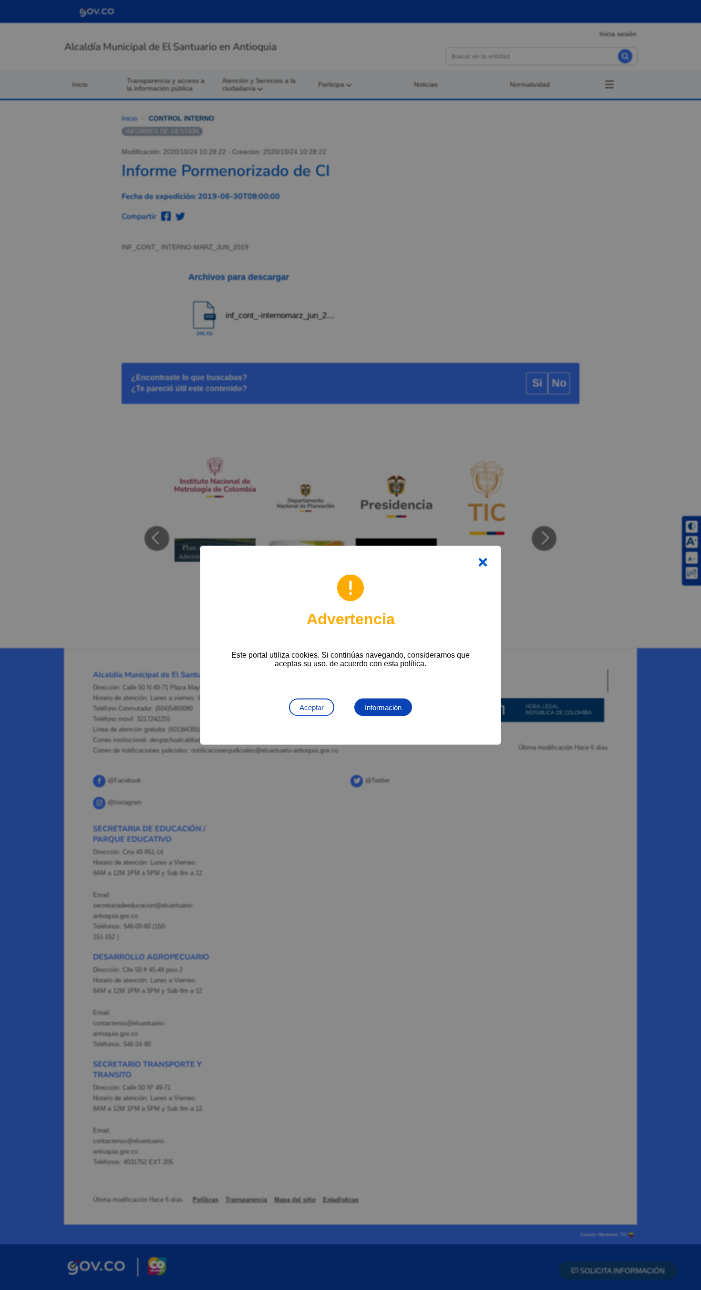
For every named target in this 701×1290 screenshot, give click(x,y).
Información (383, 707)
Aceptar (311, 707)
